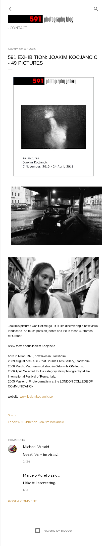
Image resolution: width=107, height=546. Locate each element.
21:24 (26, 461)
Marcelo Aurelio (36, 475)
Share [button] (12, 415)
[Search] (96, 8)
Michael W (32, 447)
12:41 (26, 490)
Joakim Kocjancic (51, 422)
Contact (18, 28)
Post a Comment (22, 501)
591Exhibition (27, 422)
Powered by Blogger (57, 530)
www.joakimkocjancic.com (37, 396)
